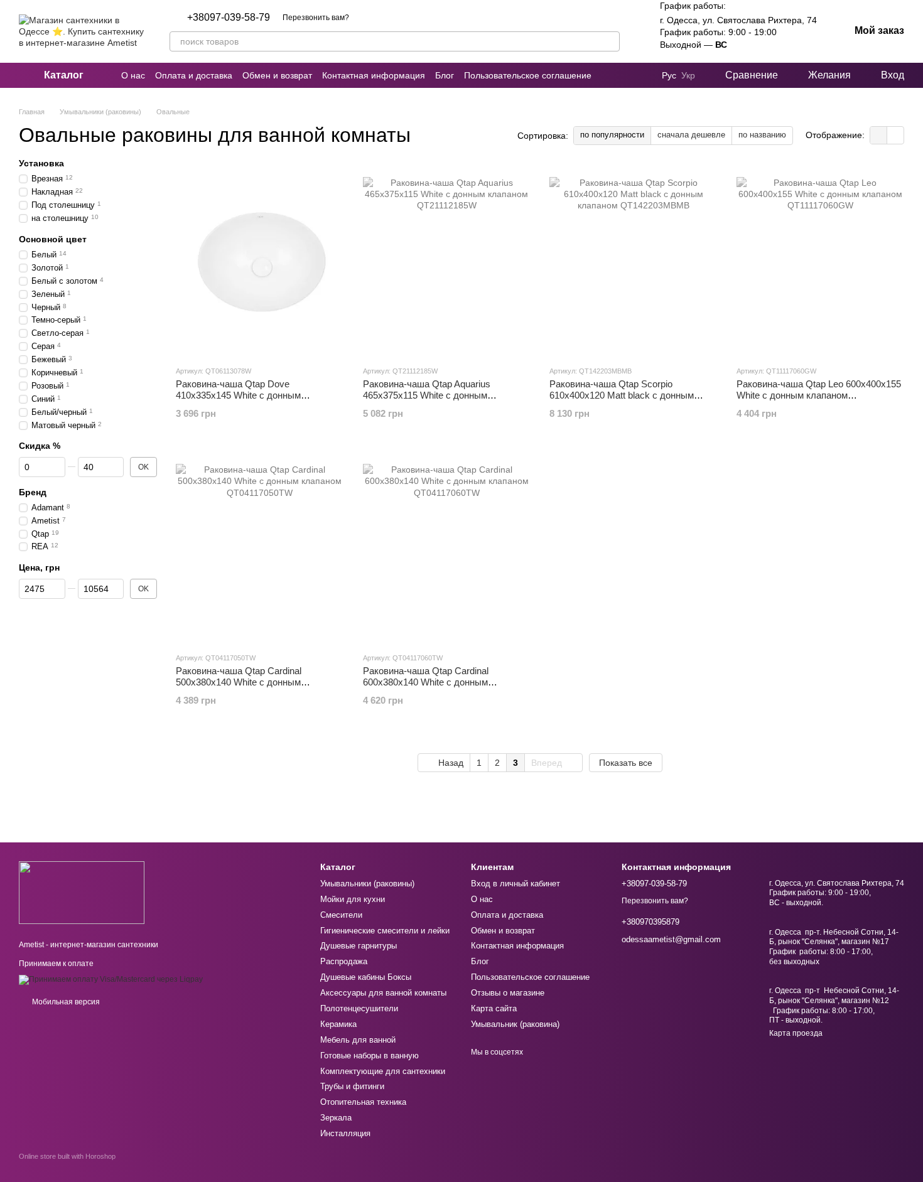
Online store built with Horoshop (67, 1156)
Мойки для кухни (352, 899)
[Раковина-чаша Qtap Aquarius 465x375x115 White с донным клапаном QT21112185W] (447, 261)
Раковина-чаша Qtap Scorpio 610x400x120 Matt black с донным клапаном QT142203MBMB (621, 395)
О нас (133, 75)
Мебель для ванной (358, 1040)
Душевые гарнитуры (358, 945)
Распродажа (343, 961)
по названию (762, 134)
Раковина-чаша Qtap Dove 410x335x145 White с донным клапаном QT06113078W (238, 395)
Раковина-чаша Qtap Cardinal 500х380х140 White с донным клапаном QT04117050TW (238, 682)
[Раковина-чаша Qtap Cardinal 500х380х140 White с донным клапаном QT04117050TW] (260, 548)
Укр (688, 75)
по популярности (612, 134)
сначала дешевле (691, 134)
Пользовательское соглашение (527, 75)
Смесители (341, 915)
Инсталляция (345, 1133)
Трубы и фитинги (352, 1086)
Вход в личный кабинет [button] (515, 883)
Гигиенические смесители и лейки (385, 930)
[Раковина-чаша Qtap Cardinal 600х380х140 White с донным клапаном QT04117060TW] (447, 548)
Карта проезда (796, 1033)
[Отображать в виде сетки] (878, 135)
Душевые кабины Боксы (365, 977)
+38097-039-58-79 (228, 18)
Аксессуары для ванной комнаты (383, 992)
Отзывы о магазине (507, 992)
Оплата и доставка (193, 75)
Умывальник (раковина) (515, 1024)
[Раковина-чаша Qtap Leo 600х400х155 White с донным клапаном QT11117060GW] (821, 261)
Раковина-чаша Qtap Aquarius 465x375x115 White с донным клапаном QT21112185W (426, 395)
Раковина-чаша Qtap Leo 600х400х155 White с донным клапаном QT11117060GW (819, 395)
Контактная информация (373, 75)
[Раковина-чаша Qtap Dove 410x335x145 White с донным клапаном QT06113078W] (260, 261)
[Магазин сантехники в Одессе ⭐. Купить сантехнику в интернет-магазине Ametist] (81, 892)
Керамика (338, 1024)
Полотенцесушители (359, 1008)
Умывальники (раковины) (367, 883)
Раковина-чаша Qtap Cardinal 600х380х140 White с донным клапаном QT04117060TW (425, 682)
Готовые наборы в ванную (369, 1055)
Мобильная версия (65, 1001)
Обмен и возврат (277, 75)
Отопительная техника (363, 1102)
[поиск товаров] (610, 41)
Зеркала (336, 1117)
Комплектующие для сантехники (382, 1071)
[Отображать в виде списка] (895, 135)
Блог (444, 75)
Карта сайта (494, 1008)
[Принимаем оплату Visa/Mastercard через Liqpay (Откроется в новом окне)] (111, 979)
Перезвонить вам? (316, 17)
